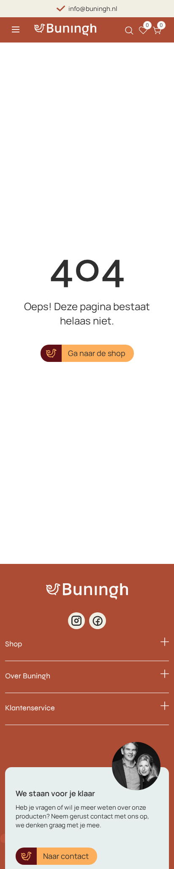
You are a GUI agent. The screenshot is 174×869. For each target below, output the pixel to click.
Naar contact (66, 856)
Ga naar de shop (96, 353)
